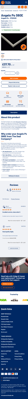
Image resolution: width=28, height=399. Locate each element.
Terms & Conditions (19, 353)
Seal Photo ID (4, 361)
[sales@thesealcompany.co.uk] (1, 377)
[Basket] (25, 7)
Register (3, 329)
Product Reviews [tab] (15, 199)
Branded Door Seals (21, 127)
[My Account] (22, 7)
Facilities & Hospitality (6, 341)
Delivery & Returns (5, 359)
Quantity (3, 70)
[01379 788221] (1, 380)
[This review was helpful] (21, 220)
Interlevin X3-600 (13, 238)
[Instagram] (11, 369)
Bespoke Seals (5, 319)
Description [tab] (14, 112)
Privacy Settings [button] (19, 359)
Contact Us (4, 353)
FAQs (2, 356)
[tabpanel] (14, 144)
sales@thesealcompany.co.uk (10, 377)
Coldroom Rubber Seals (7, 321)
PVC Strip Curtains (5, 324)
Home (2, 10)
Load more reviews (14, 248)
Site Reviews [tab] (6, 199)
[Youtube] (19, 369)
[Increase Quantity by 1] (17, 73)
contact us (23, 124)
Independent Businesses (7, 346)
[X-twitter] (15, 369)
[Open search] (2, 7)
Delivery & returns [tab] (14, 176)
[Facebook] (6, 369)
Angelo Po (15, 10)
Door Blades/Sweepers (7, 326)
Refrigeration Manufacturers (8, 344)
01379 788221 (6, 380)
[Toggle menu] (26, 2)
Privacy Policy (18, 356)
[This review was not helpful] (23, 220)
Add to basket (14, 78)
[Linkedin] (2, 369)
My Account (4, 332)
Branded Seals (8, 10)
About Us (3, 364)
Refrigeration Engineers (7, 339)
